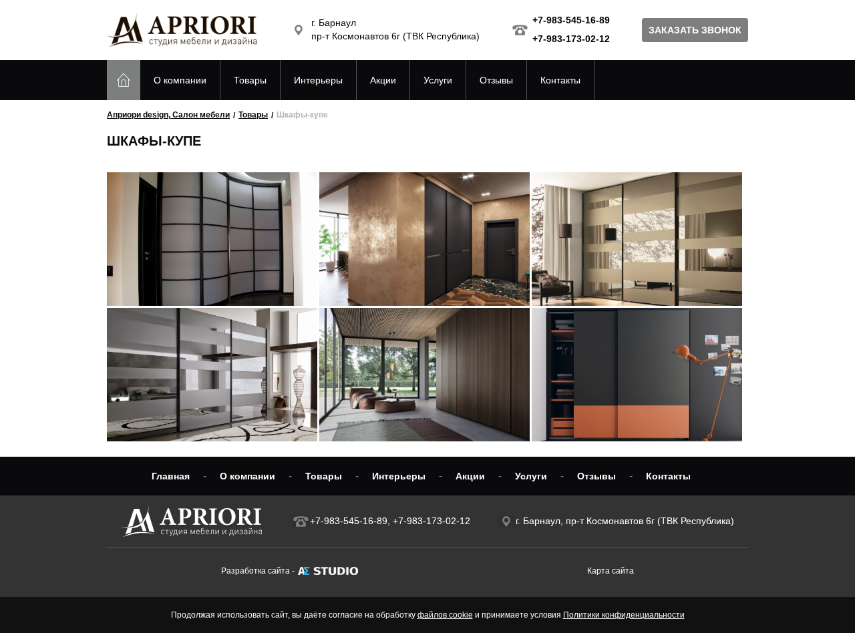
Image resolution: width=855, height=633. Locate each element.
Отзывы (496, 80)
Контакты (560, 80)
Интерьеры (318, 80)
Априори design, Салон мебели (168, 115)
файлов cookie (445, 615)
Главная (171, 476)
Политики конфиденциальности (624, 615)
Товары (250, 80)
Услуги (437, 80)
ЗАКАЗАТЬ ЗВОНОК (695, 30)
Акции (383, 80)
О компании (180, 80)
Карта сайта (610, 571)
